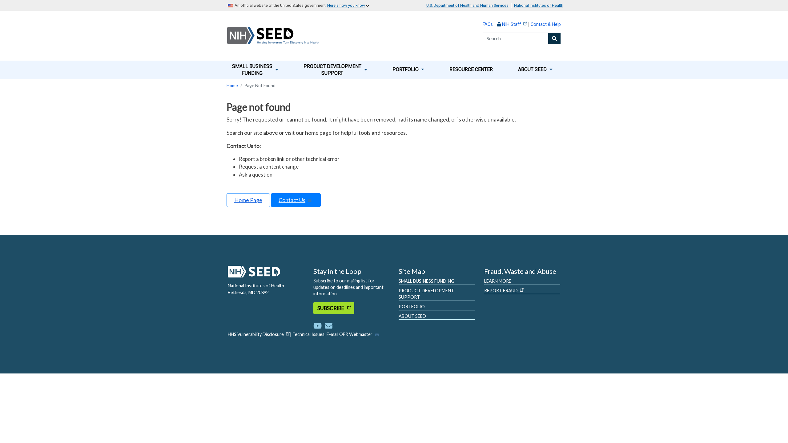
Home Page (248, 200)
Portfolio (412, 306)
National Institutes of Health (538, 5)
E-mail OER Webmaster (349, 334)
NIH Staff (511, 24)
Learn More (497, 281)
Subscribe (331, 308)
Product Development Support (426, 294)
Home (232, 85)
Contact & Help (546, 24)
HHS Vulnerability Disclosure (256, 334)
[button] (255, 70)
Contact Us (292, 200)
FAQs (488, 24)
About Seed (412, 316)
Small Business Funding (426, 281)
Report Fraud (501, 290)
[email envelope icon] (328, 325)
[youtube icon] (318, 325)
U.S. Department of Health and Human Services (467, 5)
